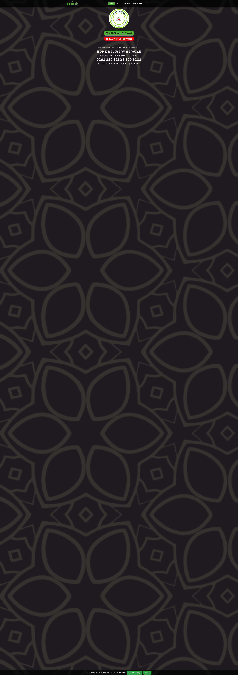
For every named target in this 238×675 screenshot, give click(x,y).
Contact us (137, 4)
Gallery (127, 4)
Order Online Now (120, 33)
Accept (147, 672)
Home (111, 4)
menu (119, 4)
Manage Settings (134, 672)
